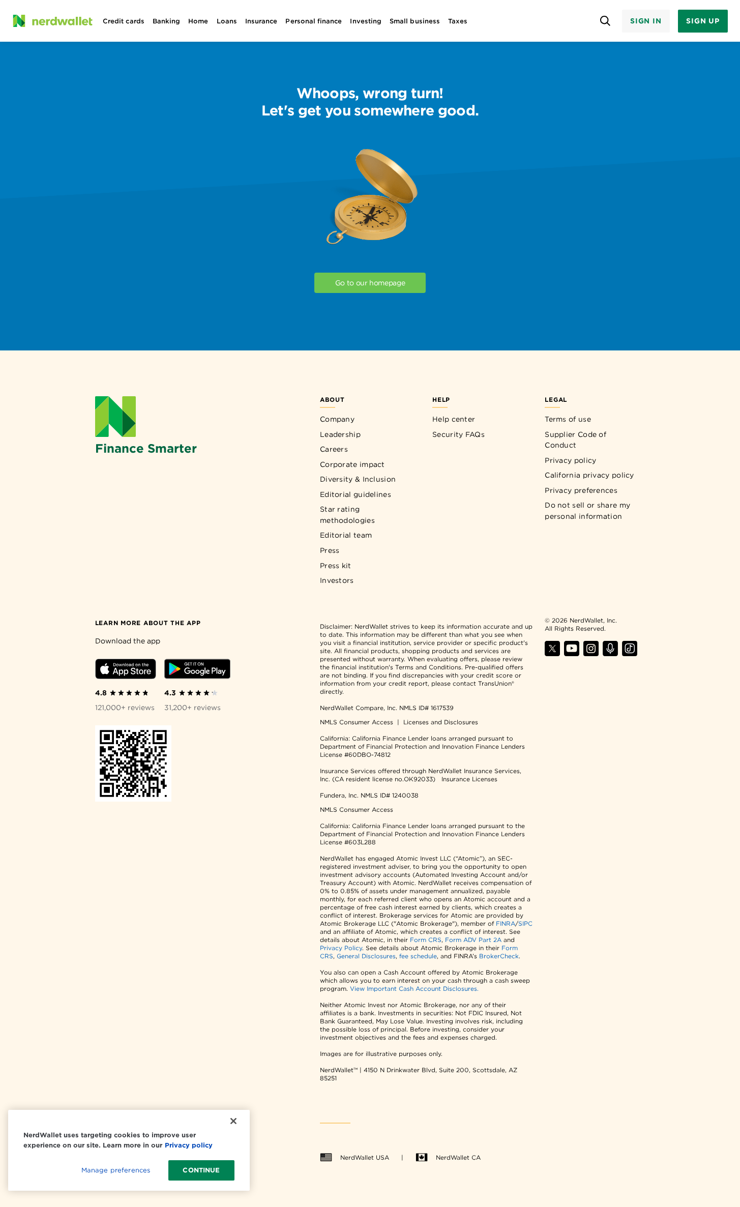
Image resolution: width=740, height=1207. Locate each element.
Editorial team (346, 535)
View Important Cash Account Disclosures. (414, 988)
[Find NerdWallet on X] (552, 653)
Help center (453, 419)
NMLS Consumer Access (356, 722)
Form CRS (425, 940)
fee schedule (418, 956)
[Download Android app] (197, 671)
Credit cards (123, 21)
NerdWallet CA (458, 1157)
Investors (337, 580)
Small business (415, 21)
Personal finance (313, 21)
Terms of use (568, 419)
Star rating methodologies (347, 514)
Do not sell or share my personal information (587, 510)
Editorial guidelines (355, 494)
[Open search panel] (605, 21)
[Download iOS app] (125, 671)
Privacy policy (570, 460)
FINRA (505, 923)
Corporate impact (352, 464)
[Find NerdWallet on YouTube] (571, 653)
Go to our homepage (370, 283)
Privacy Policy (341, 948)
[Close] (233, 1121)
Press (330, 550)
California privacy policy (589, 475)
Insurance (261, 21)
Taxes (457, 21)
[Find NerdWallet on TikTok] (629, 653)
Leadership (340, 434)
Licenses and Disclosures (440, 722)
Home (198, 21)
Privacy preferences (581, 490)
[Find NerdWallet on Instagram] (591, 653)
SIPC (525, 923)
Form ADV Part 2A (473, 940)
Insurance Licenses (469, 779)
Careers (334, 449)
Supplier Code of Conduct (575, 440)
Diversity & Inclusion (358, 479)
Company (337, 419)
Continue (201, 1170)
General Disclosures (366, 956)
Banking (166, 21)
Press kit (335, 566)
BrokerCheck (499, 956)
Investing (365, 21)
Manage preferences (115, 1170)
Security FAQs (458, 434)
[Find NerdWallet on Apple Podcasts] (610, 653)
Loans (227, 21)
